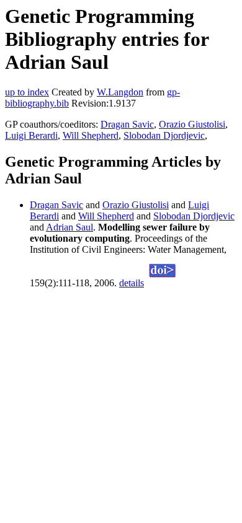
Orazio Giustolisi (192, 124)
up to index (27, 92)
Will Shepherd (91, 135)
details (131, 283)
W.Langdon (120, 92)
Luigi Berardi (31, 135)
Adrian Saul (69, 227)
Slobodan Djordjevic (164, 135)
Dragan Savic (127, 124)
